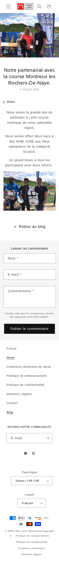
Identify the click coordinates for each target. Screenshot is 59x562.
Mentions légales (32, 554)
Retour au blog (32, 226)
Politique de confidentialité (25, 384)
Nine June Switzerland (28, 531)
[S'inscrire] (47, 438)
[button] (8, 6)
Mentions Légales (19, 394)
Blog (10, 412)
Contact (12, 403)
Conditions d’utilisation (31, 548)
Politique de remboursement (27, 375)
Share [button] (11, 101)
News (10, 357)
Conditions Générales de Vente (29, 366)
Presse (12, 348)
